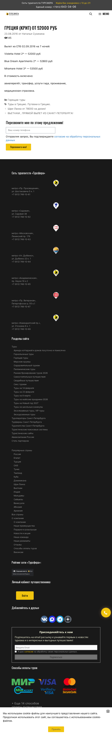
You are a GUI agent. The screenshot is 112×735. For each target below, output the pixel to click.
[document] (56, 367)
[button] (108, 711)
